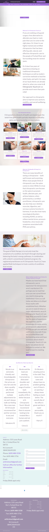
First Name (27, 450)
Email (26, 456)
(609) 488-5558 (15, 453)
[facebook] (33, 2)
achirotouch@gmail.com (12, 462)
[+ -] (24, 491)
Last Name (27, 453)
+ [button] (0, 485)
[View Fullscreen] (0, 488)
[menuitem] (9, 4)
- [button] (0, 486)
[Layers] (48, 485)
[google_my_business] (34, 2)
